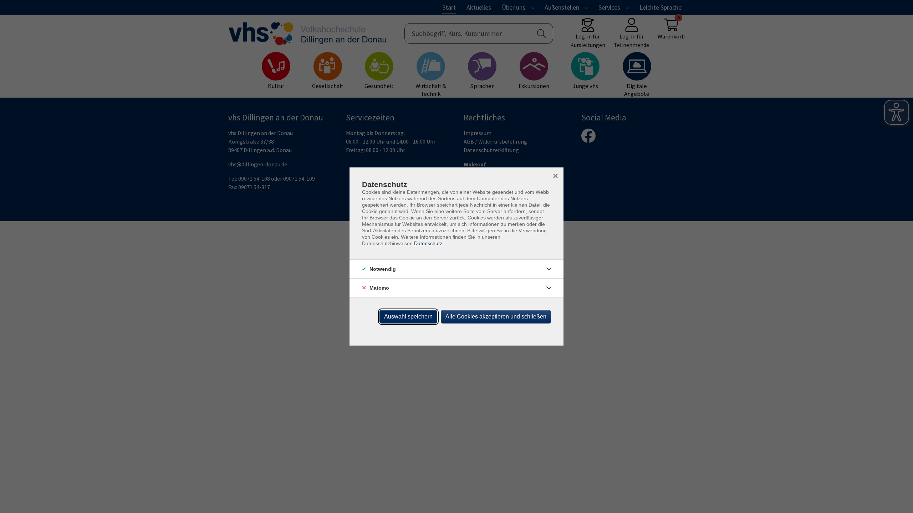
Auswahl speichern (408, 317)
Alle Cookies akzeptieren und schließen (495, 317)
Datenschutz (428, 243)
